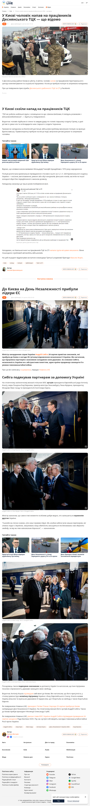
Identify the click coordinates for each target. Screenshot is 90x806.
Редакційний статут (9, 780)
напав (53, 81)
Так (58, 801)
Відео (49, 7)
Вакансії (27, 777)
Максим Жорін (76, 257)
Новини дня (28, 757)
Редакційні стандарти (9, 782)
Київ (11, 11)
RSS (72, 787)
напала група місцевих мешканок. (64, 250)
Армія (20, 7)
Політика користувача (10, 774)
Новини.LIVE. (44, 370)
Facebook (52, 787)
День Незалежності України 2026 (59, 727)
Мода (4, 757)
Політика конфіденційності (11, 777)
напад (12, 263)
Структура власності (31, 785)
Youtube (52, 774)
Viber (51, 781)
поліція (20, 263)
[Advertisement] (34, 98)
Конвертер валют (30, 793)
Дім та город (49, 742)
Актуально (27, 742)
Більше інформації (73, 801)
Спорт (34, 7)
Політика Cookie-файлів (10, 785)
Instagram (52, 784)
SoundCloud (75, 784)
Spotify (73, 781)
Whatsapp (52, 790)
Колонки (41, 7)
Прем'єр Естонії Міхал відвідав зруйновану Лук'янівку (42, 161)
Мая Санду (29, 727)
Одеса (47, 757)
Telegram (52, 778)
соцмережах (25, 370)
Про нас (27, 774)
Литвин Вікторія (13, 734)
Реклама (27, 782)
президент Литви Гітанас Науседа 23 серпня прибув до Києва (54, 706)
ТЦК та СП (40, 263)
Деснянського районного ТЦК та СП (44, 88)
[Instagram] (8, 737)
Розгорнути (45, 765)
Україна (6, 7)
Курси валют (28, 790)
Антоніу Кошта (41, 727)
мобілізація (29, 263)
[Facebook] (11, 737)
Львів (47, 750)
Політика (69, 757)
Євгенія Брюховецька (14, 270)
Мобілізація (70, 750)
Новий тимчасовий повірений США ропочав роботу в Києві (15, 161)
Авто (4, 742)
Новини (13, 7)
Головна (4, 11)
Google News (75, 778)
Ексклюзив (6, 750)
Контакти (27, 780)
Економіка (27, 7)
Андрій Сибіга (41, 354)
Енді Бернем (77, 727)
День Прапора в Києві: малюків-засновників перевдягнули (72, 555)
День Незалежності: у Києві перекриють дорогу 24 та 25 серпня (73, 161)
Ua (82, 3)
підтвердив (28, 693)
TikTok (73, 774)
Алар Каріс (19, 727)
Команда (27, 788)
